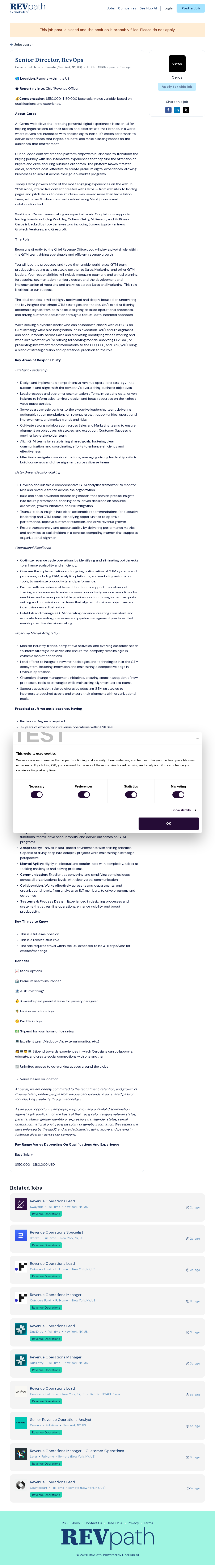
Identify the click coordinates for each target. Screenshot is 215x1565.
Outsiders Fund (40, 1269)
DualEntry (36, 1331)
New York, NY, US (76, 1207)
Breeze (34, 1238)
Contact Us (93, 1523)
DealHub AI (148, 8)
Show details (181, 810)
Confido (35, 1394)
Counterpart (38, 1488)
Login (168, 8)
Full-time (34, 67)
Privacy (133, 1523)
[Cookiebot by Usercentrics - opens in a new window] (180, 738)
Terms (148, 1523)
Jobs (111, 8)
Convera (36, 1425)
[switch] (84, 794)
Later (33, 1456)
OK (168, 823)
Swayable (36, 1207)
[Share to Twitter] (186, 110)
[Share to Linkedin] (177, 110)
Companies (127, 8)
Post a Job (191, 8)
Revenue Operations (46, 1214)
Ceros (19, 67)
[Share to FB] (168, 110)
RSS (65, 1523)
